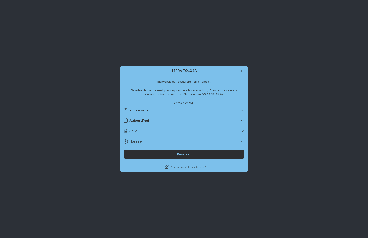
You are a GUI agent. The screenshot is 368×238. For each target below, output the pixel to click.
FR (243, 71)
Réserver (184, 154)
